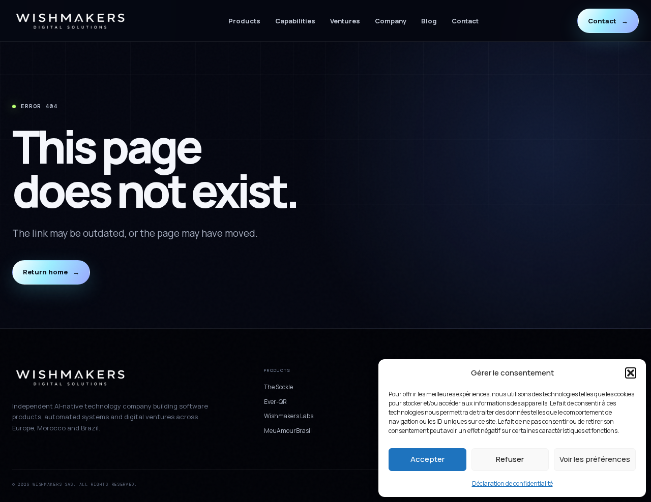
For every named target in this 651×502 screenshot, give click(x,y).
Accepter (427, 459)
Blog (429, 20)
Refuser (510, 459)
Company (390, 20)
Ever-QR (275, 401)
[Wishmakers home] (70, 21)
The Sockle (278, 387)
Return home (51, 271)
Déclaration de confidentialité (512, 483)
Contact (465, 20)
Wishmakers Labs (288, 416)
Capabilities (295, 20)
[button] (631, 373)
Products (244, 20)
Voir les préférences (594, 459)
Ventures (345, 20)
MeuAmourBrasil (288, 430)
